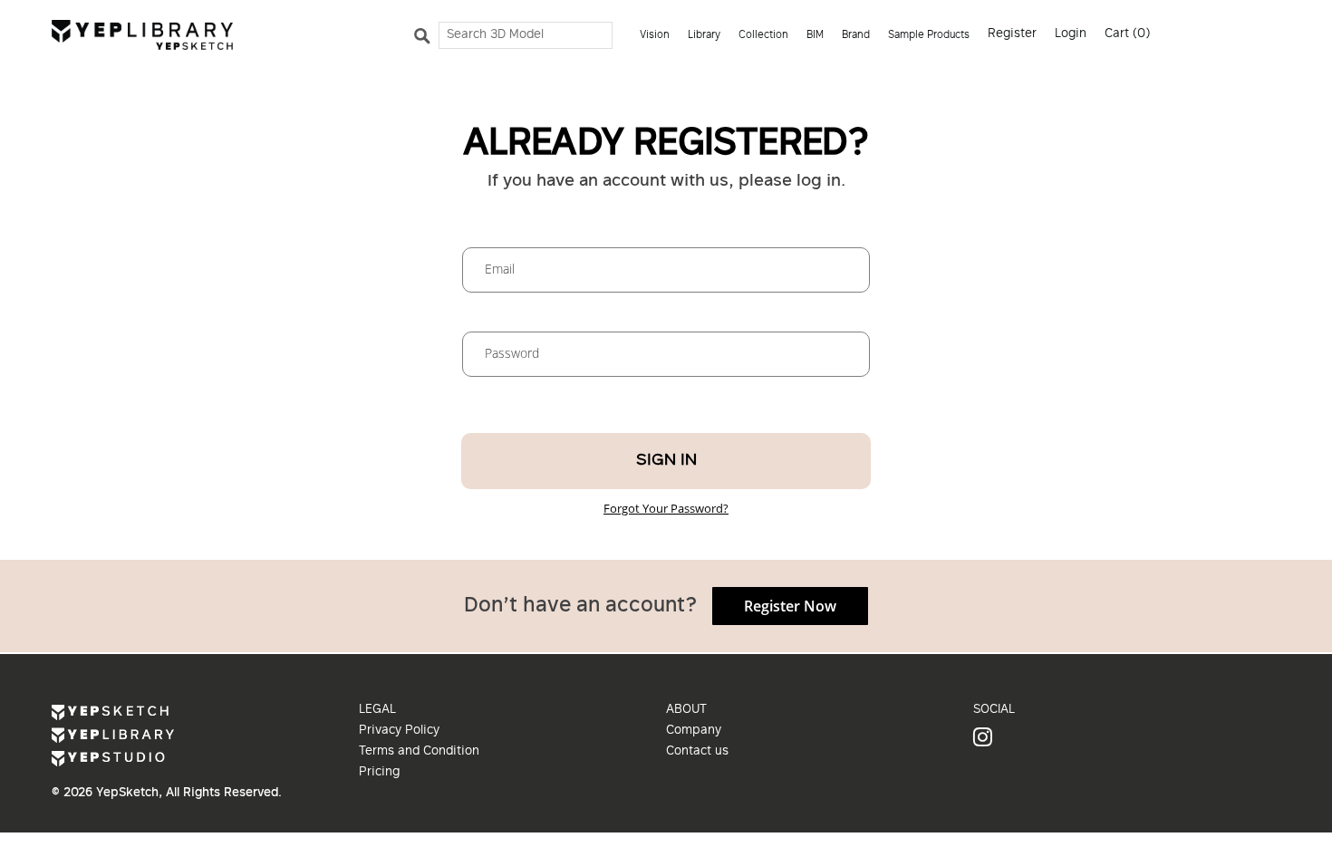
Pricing (379, 772)
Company (693, 731)
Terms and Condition (419, 751)
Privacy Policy (399, 731)
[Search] (425, 40)
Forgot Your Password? (666, 508)
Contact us (697, 751)
